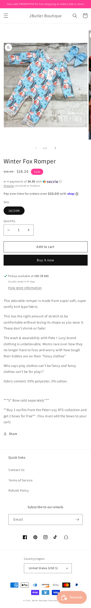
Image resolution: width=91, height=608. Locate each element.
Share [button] (13, 433)
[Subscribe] (77, 519)
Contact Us (16, 470)
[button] (6, 16)
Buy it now (45, 260)
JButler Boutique (40, 600)
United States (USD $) (43, 568)
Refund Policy (18, 490)
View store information (25, 288)
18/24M (14, 210)
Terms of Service (20, 480)
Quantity (9, 221)
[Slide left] (35, 148)
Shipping (9, 185)
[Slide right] (55, 148)
